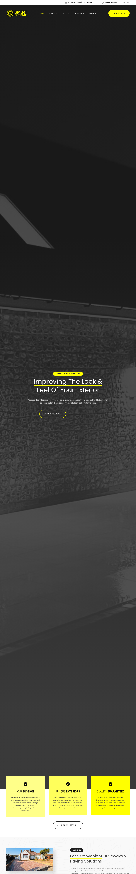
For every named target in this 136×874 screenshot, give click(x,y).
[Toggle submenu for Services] (58, 13)
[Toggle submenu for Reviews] (83, 13)
